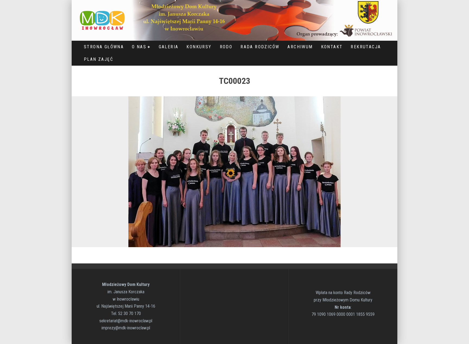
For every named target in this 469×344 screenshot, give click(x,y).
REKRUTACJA (366, 46)
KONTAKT (332, 46)
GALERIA (169, 46)
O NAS (139, 46)
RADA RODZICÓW (259, 46)
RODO (226, 46)
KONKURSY (198, 46)
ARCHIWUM (300, 46)
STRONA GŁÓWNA (104, 46)
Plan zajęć (98, 59)
